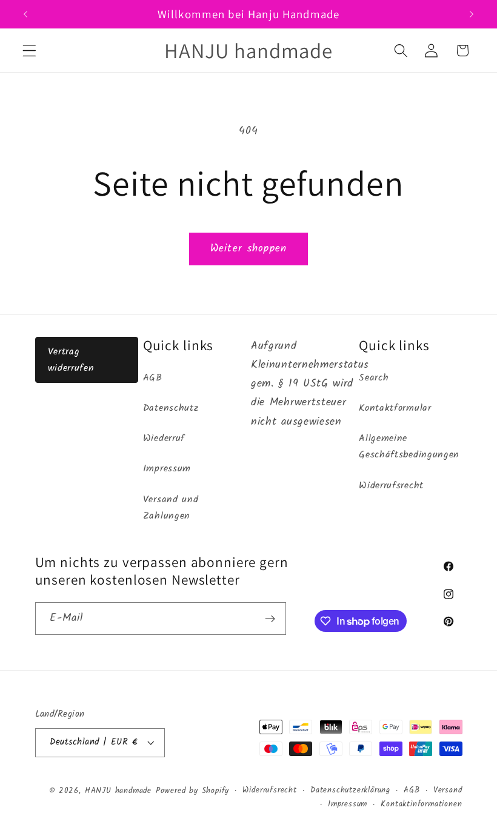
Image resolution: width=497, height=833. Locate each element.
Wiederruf (164, 438)
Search (374, 378)
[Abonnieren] (270, 618)
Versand (447, 791)
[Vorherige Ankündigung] (25, 14)
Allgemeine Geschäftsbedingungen (409, 447)
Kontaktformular (395, 408)
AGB (152, 378)
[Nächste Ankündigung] (471, 14)
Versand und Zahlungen (171, 508)
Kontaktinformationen (421, 804)
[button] (29, 50)
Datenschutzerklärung (350, 791)
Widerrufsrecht (391, 486)
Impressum (167, 469)
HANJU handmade (118, 791)
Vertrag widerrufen (71, 360)
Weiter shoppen (248, 249)
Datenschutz (171, 408)
